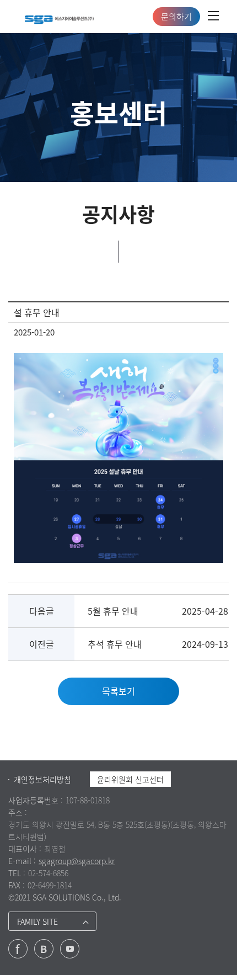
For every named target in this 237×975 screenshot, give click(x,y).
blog (43, 948)
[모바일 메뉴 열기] (213, 16)
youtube (69, 948)
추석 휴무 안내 (115, 644)
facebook (18, 948)
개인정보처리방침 (42, 779)
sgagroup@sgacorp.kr (77, 860)
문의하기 (176, 16)
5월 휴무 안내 (113, 610)
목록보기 (118, 690)
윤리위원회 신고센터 (130, 779)
